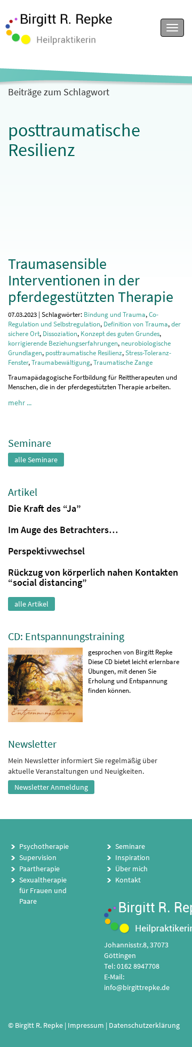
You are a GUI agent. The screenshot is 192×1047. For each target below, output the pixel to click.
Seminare (130, 846)
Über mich (131, 868)
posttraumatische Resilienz (83, 353)
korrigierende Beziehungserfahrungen (63, 343)
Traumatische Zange (123, 362)
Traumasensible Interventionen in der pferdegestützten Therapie (90, 280)
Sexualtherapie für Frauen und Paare (43, 890)
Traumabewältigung (60, 362)
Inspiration (132, 857)
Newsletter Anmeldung (51, 787)
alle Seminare (36, 459)
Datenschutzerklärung (144, 1025)
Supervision (38, 857)
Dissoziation (60, 334)
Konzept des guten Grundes (120, 334)
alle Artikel (31, 604)
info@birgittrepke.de (137, 987)
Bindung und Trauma (115, 314)
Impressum (86, 1025)
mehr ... (19, 402)
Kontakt (128, 880)
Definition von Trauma (135, 324)
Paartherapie (39, 868)
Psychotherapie (44, 846)
